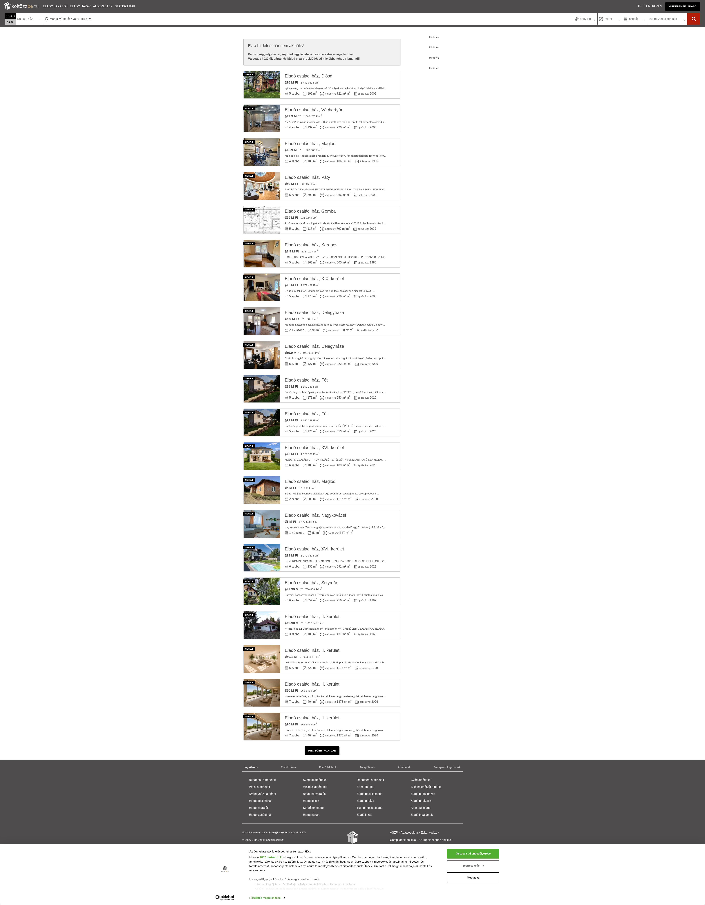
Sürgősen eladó (313, 807)
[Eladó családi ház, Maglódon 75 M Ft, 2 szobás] (262, 490)
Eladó (10, 16)
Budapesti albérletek (262, 779)
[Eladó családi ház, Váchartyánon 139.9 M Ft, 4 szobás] (262, 118)
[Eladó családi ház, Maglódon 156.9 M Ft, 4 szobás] (262, 152)
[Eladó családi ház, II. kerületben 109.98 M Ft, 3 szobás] (262, 625)
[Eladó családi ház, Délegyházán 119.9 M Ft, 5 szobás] (262, 355)
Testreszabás (471, 865)
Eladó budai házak (423, 793)
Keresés (693, 19)
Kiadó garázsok (421, 800)
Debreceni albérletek (370, 779)
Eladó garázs (365, 800)
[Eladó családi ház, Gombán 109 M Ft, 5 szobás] (262, 220)
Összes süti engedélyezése (473, 853)
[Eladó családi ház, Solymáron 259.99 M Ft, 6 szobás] (262, 591)
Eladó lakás (364, 814)
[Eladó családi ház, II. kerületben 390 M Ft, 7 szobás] (262, 693)
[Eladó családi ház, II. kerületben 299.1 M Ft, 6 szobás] (262, 659)
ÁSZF (394, 832)
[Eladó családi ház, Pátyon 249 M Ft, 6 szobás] (262, 186)
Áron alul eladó (421, 807)
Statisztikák (125, 6)
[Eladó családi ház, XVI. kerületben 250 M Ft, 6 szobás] (262, 456)
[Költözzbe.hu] (21, 6)
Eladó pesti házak (260, 800)
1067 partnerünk (271, 857)
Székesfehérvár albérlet (426, 786)
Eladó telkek (311, 800)
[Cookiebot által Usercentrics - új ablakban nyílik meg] (225, 898)
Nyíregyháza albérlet (262, 793)
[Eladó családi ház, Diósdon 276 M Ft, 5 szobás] (262, 84)
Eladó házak (80, 6)
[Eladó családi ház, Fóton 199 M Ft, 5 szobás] (262, 388)
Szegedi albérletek (315, 779)
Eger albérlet (365, 786)
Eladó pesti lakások (369, 793)
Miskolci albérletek (315, 786)
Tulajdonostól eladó (369, 807)
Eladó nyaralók (259, 807)
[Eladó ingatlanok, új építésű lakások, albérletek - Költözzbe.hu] (352, 840)
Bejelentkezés (649, 6)
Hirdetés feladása (682, 6)
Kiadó (10, 21)
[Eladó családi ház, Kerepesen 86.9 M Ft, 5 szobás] (262, 253)
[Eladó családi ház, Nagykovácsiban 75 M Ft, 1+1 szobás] (262, 524)
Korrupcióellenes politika (435, 839)
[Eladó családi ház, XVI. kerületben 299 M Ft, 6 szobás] (262, 557)
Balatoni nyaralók (314, 793)
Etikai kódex (429, 832)
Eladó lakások (55, 6)
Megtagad (473, 877)
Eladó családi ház (260, 814)
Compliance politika (403, 839)
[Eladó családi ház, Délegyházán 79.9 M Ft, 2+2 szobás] (262, 321)
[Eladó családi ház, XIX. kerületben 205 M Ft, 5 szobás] (262, 287)
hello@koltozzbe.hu (280, 832)
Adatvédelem (409, 832)
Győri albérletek (421, 779)
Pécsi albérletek (259, 786)
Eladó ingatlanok (422, 814)
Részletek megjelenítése (265, 897)
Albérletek (103, 6)
